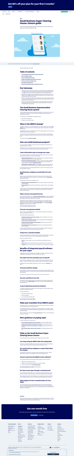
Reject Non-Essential (53, 452)
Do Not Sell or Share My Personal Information (15, 454)
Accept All (53, 454)
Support (38, 11)
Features (13, 11)
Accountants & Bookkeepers (29, 11)
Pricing (9, 11)
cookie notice (14, 452)
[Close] (65, 450)
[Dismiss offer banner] (71, 1)
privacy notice (18, 452)
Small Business (20, 11)
